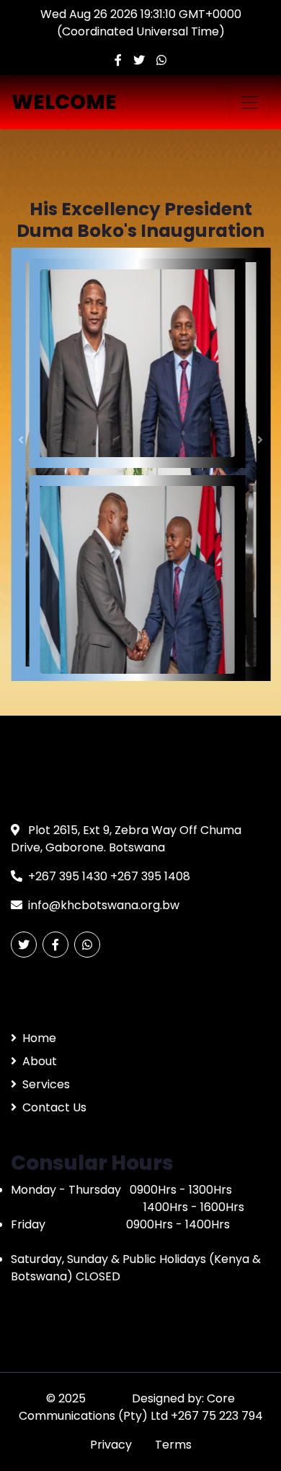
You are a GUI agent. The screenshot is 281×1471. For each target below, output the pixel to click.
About (39, 1061)
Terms (173, 1444)
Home (39, 1038)
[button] (21, 439)
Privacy (111, 1444)
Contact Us (54, 1107)
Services (46, 1084)
